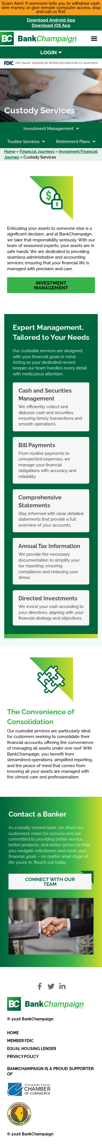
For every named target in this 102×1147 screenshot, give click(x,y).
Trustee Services (23, 141)
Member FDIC (20, 1040)
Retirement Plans (73, 141)
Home (9, 151)
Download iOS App (51, 25)
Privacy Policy (23, 1056)
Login (49, 52)
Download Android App (51, 20)
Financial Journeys (37, 151)
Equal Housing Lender (31, 1048)
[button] (94, 38)
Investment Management (48, 128)
